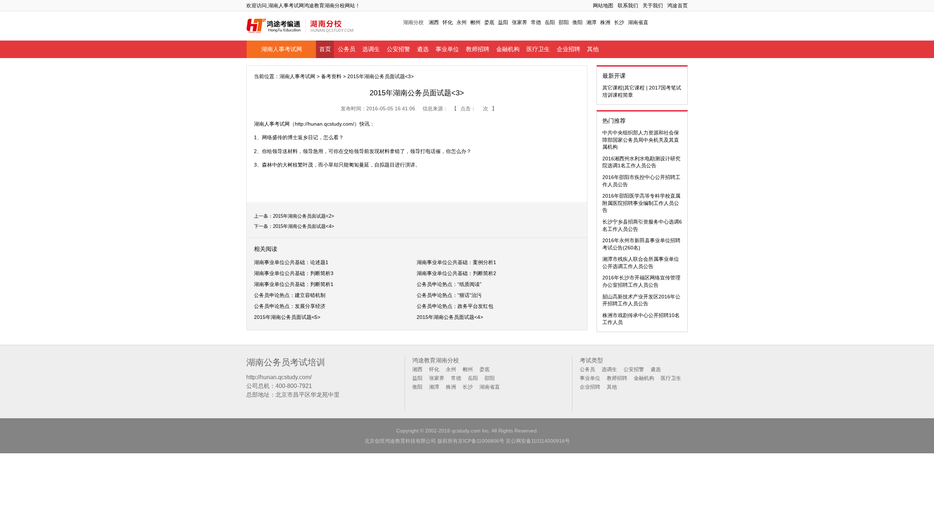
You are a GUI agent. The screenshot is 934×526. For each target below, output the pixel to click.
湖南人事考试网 (281, 49)
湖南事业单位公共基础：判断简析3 (293, 273)
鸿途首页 (677, 5)
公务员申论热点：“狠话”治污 (449, 295)
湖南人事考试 (269, 124)
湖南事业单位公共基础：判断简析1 (293, 284)
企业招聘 (568, 49)
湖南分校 (413, 22)
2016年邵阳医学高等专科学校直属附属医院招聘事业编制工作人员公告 (641, 203)
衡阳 (577, 22)
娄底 (489, 22)
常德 (536, 22)
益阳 (503, 22)
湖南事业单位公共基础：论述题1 (291, 262)
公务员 (346, 49)
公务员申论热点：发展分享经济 (289, 306)
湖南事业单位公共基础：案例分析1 (456, 262)
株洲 (605, 22)
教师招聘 (477, 49)
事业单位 (447, 49)
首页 (325, 49)
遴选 (423, 49)
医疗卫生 (538, 49)
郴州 (475, 22)
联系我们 (628, 5)
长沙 (619, 22)
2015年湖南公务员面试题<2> (303, 216)
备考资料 (331, 76)
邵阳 (564, 22)
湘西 (434, 22)
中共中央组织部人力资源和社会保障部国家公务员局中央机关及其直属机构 (640, 140)
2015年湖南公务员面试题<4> (303, 226)
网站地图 (603, 5)
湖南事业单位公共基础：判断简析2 (456, 273)
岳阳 (550, 22)
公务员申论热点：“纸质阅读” (449, 284)
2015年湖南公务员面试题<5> (287, 317)
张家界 (519, 22)
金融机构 (508, 49)
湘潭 (591, 22)
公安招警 (398, 49)
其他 (593, 49)
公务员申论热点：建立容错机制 (289, 295)
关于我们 (652, 5)
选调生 (371, 49)
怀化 (448, 22)
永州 (461, 22)
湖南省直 (638, 22)
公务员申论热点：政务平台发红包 (455, 306)
